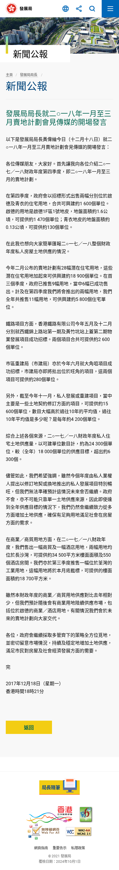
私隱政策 (78, 848)
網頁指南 (41, 848)
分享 (79, 8)
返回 (29, 727)
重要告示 (59, 848)
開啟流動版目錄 (110, 8)
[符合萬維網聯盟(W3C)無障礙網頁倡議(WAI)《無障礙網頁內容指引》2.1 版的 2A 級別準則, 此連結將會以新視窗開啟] (78, 831)
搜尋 (92, 8)
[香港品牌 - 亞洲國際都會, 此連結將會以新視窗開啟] (49, 814)
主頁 (9, 75)
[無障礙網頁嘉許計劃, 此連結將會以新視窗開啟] (43, 831)
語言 (65, 8)
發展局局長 (29, 75)
